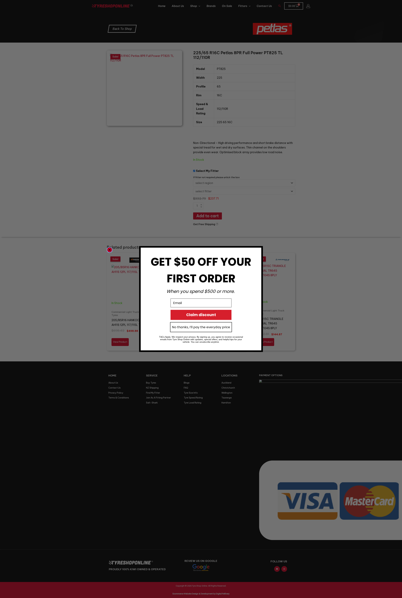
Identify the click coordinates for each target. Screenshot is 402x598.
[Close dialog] (109, 249)
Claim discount (201, 314)
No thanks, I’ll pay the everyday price (201, 327)
